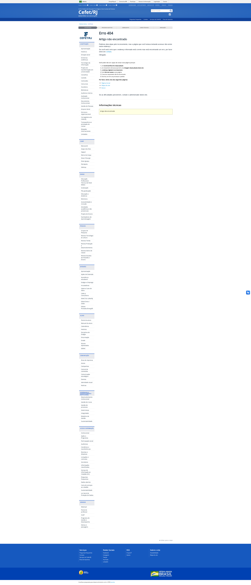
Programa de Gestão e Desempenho (85, 520)
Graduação (84, 188)
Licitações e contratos (85, 458)
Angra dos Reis (86, 149)
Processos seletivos (107, 27)
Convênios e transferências (86, 448)
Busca (103, 88)
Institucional (85, 433)
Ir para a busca (103, 5)
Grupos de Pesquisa (84, 232)
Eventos (83, 379)
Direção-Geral (85, 55)
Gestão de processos (84, 406)
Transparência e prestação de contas (86, 124)
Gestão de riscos (86, 402)
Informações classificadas (85, 466)
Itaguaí (83, 152)
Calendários (85, 326)
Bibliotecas (84, 90)
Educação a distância (85, 195)
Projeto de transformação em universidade (87, 70)
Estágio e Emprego (87, 282)
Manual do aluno (86, 323)
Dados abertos (86, 482)
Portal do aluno (86, 320)
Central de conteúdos (84, 370)
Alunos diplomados (85, 344)
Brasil (85, 1)
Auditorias (84, 444)
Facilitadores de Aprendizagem (86, 218)
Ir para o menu (93, 5)
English (164, 5)
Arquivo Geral (85, 109)
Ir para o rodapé (112, 5)
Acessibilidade (132, 5)
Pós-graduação (86, 191)
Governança (85, 410)
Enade (83, 340)
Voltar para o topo (166, 540)
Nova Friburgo (85, 158)
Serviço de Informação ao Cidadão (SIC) (85, 472)
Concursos (84, 84)
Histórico (84, 52)
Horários (84, 329)
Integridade (85, 413)
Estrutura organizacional (86, 113)
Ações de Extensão (87, 274)
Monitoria (84, 199)
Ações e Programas (84, 437)
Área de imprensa (168, 19)
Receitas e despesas (84, 453)
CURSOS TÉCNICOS (144, 27)
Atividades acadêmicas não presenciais (86, 209)
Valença (83, 167)
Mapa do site (150, 5)
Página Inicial (105, 83)
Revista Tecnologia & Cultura (87, 237)
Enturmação (85, 337)
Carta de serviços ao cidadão (86, 486)
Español (157, 5)
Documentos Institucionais (85, 102)
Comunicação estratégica (85, 375)
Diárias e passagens (84, 526)
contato (108, 52)
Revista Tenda (85, 241)
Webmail (84, 507)
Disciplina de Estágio (85, 333)
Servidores (84, 462)
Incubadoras (85, 285)
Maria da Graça (86, 155)
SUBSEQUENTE (125, 27)
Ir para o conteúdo (83, 5)
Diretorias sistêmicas (84, 59)
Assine (128, 555)
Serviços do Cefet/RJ (155, 19)
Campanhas (85, 366)
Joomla (113, 582)
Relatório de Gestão (85, 417)
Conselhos (84, 75)
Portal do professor (84, 511)
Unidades (84, 134)
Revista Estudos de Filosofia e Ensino (86, 258)
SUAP (83, 515)
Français (170, 5)
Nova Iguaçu (85, 161)
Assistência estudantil (84, 278)
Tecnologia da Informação (85, 64)
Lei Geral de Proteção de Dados (87, 494)
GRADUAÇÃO (163, 27)
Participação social (87, 441)
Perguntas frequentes (135, 19)
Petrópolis (84, 164)
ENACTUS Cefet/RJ (87, 298)
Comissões (84, 81)
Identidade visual (86, 382)
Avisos (83, 363)
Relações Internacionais (85, 130)
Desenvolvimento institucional (86, 398)
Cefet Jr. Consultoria (85, 294)
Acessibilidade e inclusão (86, 203)
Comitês (83, 78)
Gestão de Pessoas (87, 106)
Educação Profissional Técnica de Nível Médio (86, 182)
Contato (145, 19)
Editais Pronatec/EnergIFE (87, 307)
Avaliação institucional (85, 97)
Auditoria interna (86, 93)
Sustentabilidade (86, 421)
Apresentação (85, 49)
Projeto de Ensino (87, 214)
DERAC (83, 348)
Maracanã (84, 146)
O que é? (129, 553)
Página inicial (83, 24)
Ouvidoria (84, 87)
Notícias (83, 385)
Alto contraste (141, 5)
